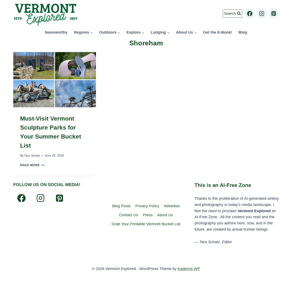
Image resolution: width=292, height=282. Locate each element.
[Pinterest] (273, 13)
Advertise (172, 206)
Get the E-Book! (217, 32)
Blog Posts (121, 206)
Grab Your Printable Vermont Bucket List (146, 224)
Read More (32, 165)
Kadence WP (189, 269)
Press (148, 215)
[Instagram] (262, 13)
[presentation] (54, 79)
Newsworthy (56, 32)
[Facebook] (250, 13)
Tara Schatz (32, 155)
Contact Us (128, 215)
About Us (165, 215)
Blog (243, 32)
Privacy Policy (147, 206)
